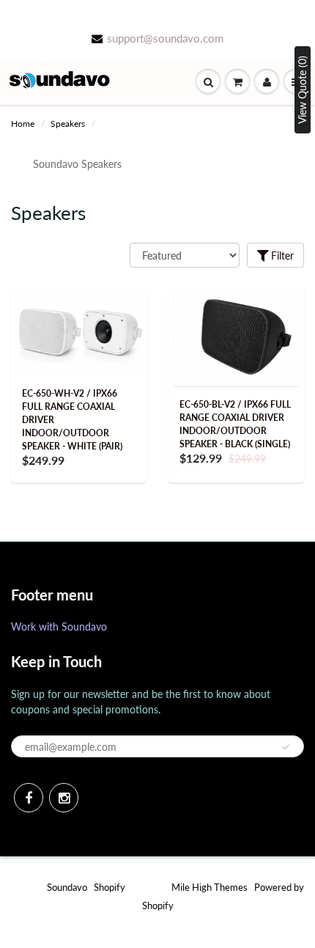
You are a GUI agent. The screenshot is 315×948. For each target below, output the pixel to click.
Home (22, 123)
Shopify (109, 887)
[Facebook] (28, 797)
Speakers (68, 123)
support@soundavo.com (165, 38)
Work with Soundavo (59, 626)
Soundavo (67, 887)
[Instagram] (63, 797)
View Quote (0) (302, 90)
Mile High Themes (209, 887)
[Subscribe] (286, 747)
